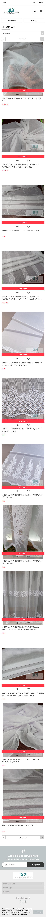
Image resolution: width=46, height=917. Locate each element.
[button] (40, 2)
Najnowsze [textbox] (6, 33)
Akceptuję (38, 912)
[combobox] (23, 33)
